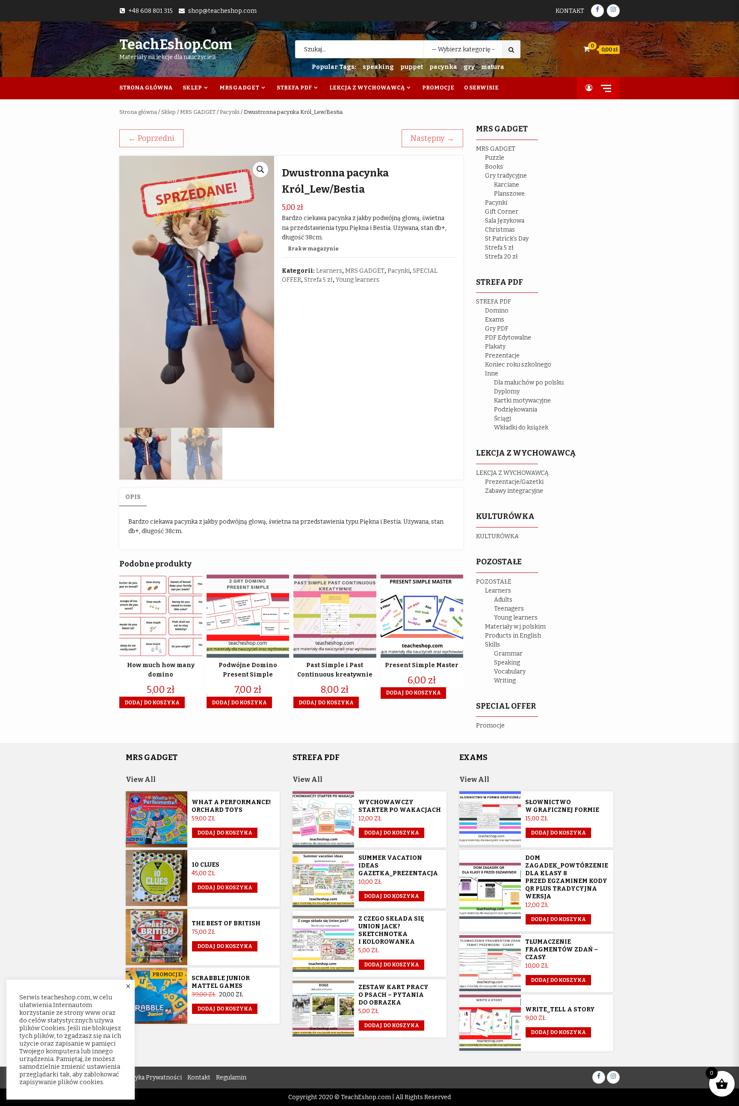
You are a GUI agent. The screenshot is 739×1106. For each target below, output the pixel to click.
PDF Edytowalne (508, 337)
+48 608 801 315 (150, 11)
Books (494, 166)
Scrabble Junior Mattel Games (221, 982)
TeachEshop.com (175, 44)
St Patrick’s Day (507, 238)
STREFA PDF (493, 301)
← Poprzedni (151, 138)
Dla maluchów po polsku (529, 382)
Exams (494, 319)
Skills (492, 644)
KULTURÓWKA (497, 536)
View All (141, 779)
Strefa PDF (294, 87)
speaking (378, 67)
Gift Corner (501, 211)
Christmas (500, 229)
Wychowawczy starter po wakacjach (399, 806)
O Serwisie (481, 87)
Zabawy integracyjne (514, 491)
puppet (411, 67)
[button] (260, 169)
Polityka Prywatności (151, 1077)
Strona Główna (146, 87)
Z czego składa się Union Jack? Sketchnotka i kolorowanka (391, 930)
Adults (503, 599)
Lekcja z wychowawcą (367, 87)
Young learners (357, 279)
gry (469, 67)
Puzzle (494, 157)
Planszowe (509, 193)
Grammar (508, 653)
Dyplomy (507, 391)
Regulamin (231, 1077)
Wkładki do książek (521, 427)
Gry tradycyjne (506, 175)
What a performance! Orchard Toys (231, 806)
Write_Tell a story (560, 1009)
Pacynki (229, 112)
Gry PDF (496, 328)
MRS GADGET (198, 112)
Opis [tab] (133, 497)
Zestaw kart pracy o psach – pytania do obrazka (393, 995)
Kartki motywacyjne (522, 400)
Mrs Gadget (239, 87)
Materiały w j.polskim (515, 626)
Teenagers (509, 608)
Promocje (438, 87)
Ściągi (502, 418)
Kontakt (570, 11)
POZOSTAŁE (493, 581)
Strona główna (138, 112)
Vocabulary (510, 671)
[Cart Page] (586, 49)
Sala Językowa (504, 220)
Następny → (432, 138)
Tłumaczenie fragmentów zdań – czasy (561, 949)
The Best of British (226, 923)
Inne (491, 373)
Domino (496, 310)
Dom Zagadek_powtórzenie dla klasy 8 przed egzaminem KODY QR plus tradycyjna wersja (566, 877)
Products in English (513, 635)
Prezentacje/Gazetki (514, 482)
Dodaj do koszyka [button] (152, 703)
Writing (505, 680)
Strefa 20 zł (501, 256)
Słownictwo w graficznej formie (562, 806)
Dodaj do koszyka (224, 1009)
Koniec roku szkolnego (518, 364)
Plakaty (495, 346)
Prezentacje (502, 355)
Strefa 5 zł (318, 279)
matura (492, 67)
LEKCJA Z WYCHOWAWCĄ (512, 473)
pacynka (443, 67)
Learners (329, 270)
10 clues (205, 864)
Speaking (507, 662)
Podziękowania (515, 409)
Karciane (506, 184)
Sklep (192, 87)
